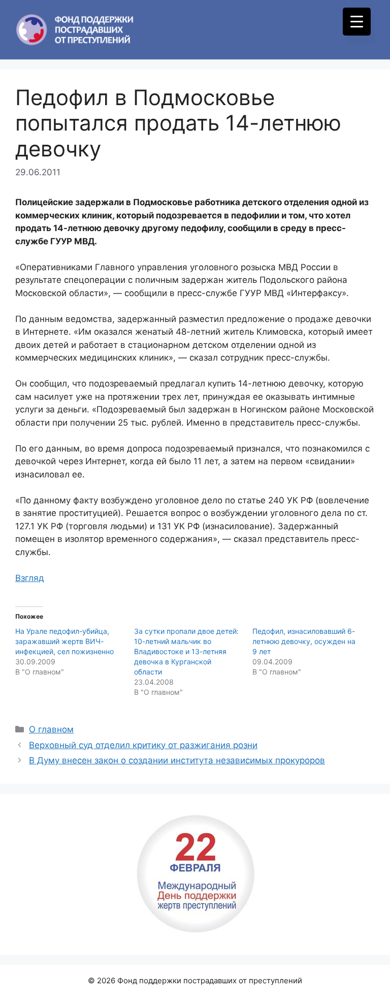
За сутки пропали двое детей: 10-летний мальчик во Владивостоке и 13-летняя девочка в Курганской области (186, 651)
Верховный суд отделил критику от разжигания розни (143, 745)
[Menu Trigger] (357, 22)
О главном (51, 729)
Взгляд (29, 578)
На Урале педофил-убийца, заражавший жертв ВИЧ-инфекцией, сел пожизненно (64, 641)
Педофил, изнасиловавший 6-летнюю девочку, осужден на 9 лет (303, 641)
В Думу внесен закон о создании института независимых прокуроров (177, 760)
